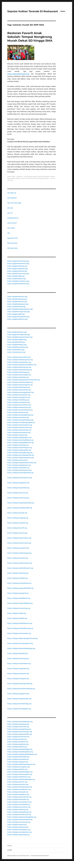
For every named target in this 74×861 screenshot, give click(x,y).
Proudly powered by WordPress (40, 855)
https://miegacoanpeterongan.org (19, 731)
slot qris (10, 208)
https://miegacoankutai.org (17, 435)
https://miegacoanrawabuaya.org (19, 583)
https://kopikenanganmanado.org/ (20, 337)
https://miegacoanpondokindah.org (20, 588)
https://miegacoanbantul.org (17, 827)
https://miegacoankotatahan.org (19, 538)
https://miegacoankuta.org (17, 747)
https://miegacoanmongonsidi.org (19, 683)
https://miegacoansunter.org (17, 784)
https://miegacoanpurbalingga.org (19, 749)
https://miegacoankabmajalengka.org (21, 779)
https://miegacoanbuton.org (17, 412)
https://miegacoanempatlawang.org (20, 420)
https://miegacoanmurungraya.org (19, 385)
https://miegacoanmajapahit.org (19, 709)
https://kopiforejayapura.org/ (18, 304)
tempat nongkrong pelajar (41, 178)
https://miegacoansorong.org (18, 658)
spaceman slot (12, 238)
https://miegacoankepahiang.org (19, 812)
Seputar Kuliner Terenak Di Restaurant (32, 11)
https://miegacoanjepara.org (17, 762)
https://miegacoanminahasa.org (19, 663)
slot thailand (11, 198)
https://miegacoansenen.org (17, 558)
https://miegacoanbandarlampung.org (21, 648)
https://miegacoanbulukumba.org (19, 370)
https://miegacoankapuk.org (17, 792)
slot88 (9, 850)
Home (9, 845)
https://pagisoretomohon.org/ (18, 263)
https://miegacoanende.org (17, 513)
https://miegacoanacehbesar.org (19, 405)
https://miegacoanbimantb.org (18, 387)
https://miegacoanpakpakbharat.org (20, 442)
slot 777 (10, 213)
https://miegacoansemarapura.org (19, 774)
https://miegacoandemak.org (18, 445)
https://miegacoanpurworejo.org (19, 430)
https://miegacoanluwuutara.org (19, 407)
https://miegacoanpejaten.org (18, 794)
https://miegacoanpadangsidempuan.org (22, 754)
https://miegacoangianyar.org (18, 668)
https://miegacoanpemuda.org (18, 488)
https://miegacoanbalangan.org (18, 829)
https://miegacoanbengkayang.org (19, 452)
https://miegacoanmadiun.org (18, 467)
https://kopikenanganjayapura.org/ (20, 309)
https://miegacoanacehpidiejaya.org (20, 440)
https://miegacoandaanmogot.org (19, 787)
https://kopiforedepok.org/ (17, 339)
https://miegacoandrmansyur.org (19, 470)
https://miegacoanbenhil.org (17, 573)
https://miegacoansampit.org (18, 759)
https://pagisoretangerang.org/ (18, 334)
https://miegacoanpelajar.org (18, 744)
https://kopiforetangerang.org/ (18, 311)
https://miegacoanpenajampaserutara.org (22, 638)
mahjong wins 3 (13, 218)
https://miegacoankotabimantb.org (20, 568)
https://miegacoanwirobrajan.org (19, 698)
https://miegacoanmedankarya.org (20, 721)
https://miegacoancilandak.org (18, 804)
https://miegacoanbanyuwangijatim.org (21, 817)
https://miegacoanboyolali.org (18, 757)
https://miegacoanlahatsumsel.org (19, 819)
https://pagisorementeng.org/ (18, 261)
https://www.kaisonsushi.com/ (18, 74)
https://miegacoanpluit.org (17, 618)
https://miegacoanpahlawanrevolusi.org (21, 462)
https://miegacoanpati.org (16, 824)
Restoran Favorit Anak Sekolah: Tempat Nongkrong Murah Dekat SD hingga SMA (29, 36)
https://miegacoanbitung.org (17, 809)
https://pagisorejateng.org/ (17, 271)
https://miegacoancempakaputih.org (20, 455)
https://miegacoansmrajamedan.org (20, 473)
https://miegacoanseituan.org (18, 726)
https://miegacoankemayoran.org (19, 563)
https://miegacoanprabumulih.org (19, 508)
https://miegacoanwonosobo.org (19, 543)
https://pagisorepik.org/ (16, 314)
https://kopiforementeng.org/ (18, 273)
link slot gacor (12, 243)
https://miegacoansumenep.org (18, 822)
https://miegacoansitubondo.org (19, 814)
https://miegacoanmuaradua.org (19, 633)
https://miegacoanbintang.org (18, 372)
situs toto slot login (14, 203)
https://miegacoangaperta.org (18, 693)
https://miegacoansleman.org (18, 673)
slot (8, 233)
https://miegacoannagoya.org (18, 678)
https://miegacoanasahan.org (18, 417)
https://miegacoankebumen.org (18, 777)
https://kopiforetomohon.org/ (18, 281)
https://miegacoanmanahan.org (19, 357)
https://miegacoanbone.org (17, 782)
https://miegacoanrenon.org (17, 493)
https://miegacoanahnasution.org (19, 478)
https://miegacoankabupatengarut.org (21, 764)
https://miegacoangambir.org (18, 799)
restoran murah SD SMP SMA (24, 178)
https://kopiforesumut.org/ (17, 301)
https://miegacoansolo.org (17, 739)
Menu (62, 11)
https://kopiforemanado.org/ (17, 347)
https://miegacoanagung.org (17, 518)
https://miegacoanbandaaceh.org (19, 797)
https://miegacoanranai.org (17, 533)
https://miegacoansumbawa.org (18, 432)
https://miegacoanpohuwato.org (19, 362)
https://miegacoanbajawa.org (18, 377)
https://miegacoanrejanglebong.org (20, 415)
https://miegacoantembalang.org (19, 704)
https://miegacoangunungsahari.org (20, 457)
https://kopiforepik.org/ (16, 276)
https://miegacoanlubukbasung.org (20, 628)
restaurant (20, 176)
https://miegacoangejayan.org (18, 483)
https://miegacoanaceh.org (17, 528)
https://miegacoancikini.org (17, 578)
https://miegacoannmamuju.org (19, 390)
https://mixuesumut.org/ (16, 352)
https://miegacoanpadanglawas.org (20, 752)
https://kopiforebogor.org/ (17, 344)
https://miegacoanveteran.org (18, 737)
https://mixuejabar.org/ (16, 349)
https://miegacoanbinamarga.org (19, 553)
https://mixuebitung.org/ (16, 306)
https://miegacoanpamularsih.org (19, 734)
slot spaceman (12, 248)
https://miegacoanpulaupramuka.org (20, 503)
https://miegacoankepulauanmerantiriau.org (23, 380)
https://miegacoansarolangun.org (19, 447)
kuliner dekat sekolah (30, 176)
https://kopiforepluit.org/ (16, 278)
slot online (11, 228)
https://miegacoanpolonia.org (18, 724)
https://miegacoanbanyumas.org (19, 367)
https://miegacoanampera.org (18, 548)
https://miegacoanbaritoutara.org (19, 427)
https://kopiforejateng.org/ (17, 299)
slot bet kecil (11, 223)
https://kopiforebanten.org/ (17, 296)
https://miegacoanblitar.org (17, 769)
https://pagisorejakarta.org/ (17, 319)
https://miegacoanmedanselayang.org (21, 688)
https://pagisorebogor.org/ (17, 332)
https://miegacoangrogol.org (17, 593)
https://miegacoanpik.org (16, 613)
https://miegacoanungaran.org (18, 767)
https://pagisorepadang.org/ (17, 268)
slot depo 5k (11, 193)
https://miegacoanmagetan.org (18, 397)
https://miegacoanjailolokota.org (19, 437)
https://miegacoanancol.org (17, 460)
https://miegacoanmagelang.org (19, 729)
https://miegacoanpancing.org (18, 834)
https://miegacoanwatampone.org (19, 425)
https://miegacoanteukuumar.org (19, 832)
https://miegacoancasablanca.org (19, 802)
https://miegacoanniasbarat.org (18, 395)
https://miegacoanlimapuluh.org (19, 450)
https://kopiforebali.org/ (16, 342)
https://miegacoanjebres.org (17, 742)
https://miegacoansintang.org (18, 498)
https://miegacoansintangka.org (19, 375)
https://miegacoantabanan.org (18, 402)
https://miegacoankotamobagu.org (20, 382)
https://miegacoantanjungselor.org (20, 643)
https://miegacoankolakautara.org (19, 623)
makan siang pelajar (44, 176)
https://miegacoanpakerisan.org (19, 465)
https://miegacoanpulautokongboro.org (21, 365)
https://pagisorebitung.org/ (17, 266)
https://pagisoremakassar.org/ (18, 316)
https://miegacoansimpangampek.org (21, 422)
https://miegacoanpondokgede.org (20, 603)
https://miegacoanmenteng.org (18, 608)
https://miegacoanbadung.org (18, 400)
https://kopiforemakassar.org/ (18, 283)
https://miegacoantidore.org (17, 523)
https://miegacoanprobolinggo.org (19, 772)
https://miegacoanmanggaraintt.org (20, 392)
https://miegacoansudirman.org (19, 789)
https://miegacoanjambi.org (17, 653)
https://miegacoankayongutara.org (20, 360)
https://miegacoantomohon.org (18, 807)
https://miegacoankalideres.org (18, 598)
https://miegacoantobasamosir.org (20, 410)
